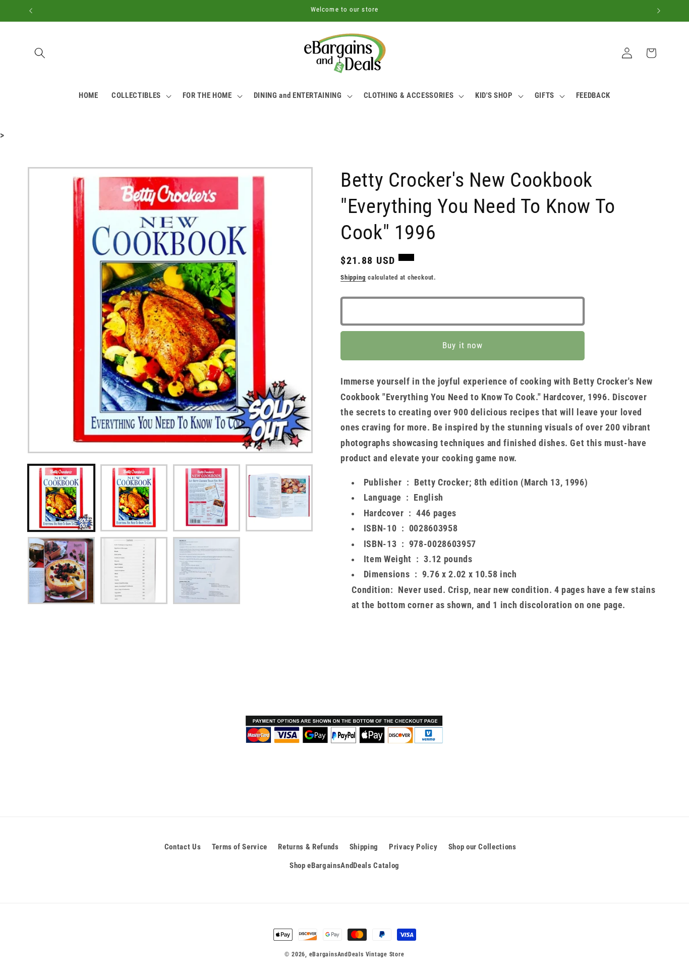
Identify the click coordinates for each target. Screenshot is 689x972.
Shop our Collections (482, 846)
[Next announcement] (659, 10)
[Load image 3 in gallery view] (206, 497)
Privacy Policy (413, 846)
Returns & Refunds (308, 846)
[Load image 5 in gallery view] (61, 570)
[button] (40, 53)
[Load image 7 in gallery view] (206, 570)
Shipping (353, 277)
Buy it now (462, 346)
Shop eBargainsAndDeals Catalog (344, 865)
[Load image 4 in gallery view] (279, 497)
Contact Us (182, 846)
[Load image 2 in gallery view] (133, 497)
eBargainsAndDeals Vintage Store (357, 954)
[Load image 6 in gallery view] (133, 570)
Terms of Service (240, 846)
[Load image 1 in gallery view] (61, 497)
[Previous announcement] (31, 10)
